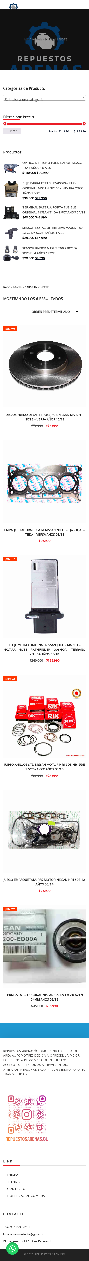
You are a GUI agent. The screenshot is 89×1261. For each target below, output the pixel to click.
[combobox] (44, 98)
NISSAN (50, 39)
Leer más (44, 540)
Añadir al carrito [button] (44, 425)
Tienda (13, 1181)
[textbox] (44, 99)
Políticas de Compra (26, 1196)
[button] (12, 1248)
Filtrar (12, 130)
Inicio (25, 39)
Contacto (16, 1188)
